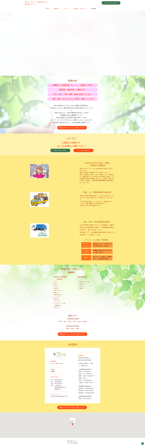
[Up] (142, 443)
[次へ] (138, 43)
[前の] (6, 43)
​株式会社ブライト (30, 4)
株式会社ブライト (72, 441)
